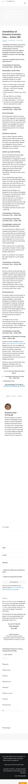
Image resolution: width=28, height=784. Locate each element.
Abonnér (5, 658)
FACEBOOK (6, 386)
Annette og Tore (11, 601)
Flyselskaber (13, 20)
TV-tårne (4, 607)
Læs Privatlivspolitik (20, 776)
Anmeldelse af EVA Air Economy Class (12, 477)
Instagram (20, 758)
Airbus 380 (8, 396)
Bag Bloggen (14, 626)
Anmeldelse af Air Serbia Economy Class (13, 495)
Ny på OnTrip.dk (14, 624)
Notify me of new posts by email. (12, 577)
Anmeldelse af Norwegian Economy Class (13, 459)
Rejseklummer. (13, 620)
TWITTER (22, 386)
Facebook (9, 758)
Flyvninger (19, 396)
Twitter (15, 758)
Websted (5, 562)
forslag (9, 616)
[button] (25, 3)
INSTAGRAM (13, 386)
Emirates (13, 396)
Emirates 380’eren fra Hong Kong (14, 343)
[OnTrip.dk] (9, 3)
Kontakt (14, 628)
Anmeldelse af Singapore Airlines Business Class (13, 513)
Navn (4, 548)
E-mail (4, 555)
